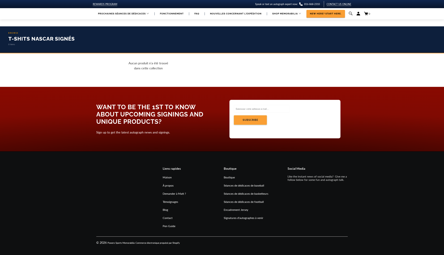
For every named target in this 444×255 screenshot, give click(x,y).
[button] (123, 13)
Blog (165, 209)
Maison (167, 177)
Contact (168, 217)
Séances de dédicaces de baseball (244, 185)
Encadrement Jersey (236, 209)
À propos (168, 185)
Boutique (229, 177)
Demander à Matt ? (174, 193)
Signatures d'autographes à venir (243, 217)
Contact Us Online (339, 4)
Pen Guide (169, 226)
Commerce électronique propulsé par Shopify (157, 242)
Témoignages (170, 201)
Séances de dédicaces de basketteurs (246, 193)
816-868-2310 (312, 4)
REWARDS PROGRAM (105, 4)
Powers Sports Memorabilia (121, 242)
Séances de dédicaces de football (244, 201)
